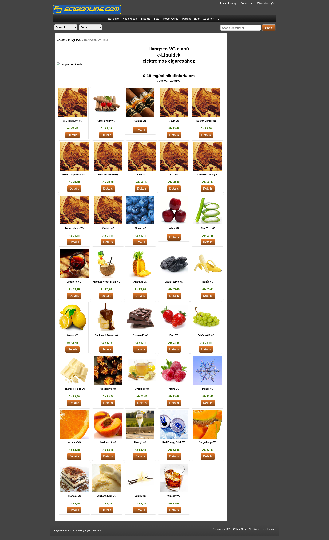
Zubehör (208, 18)
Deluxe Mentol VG (206, 121)
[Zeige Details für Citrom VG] (73, 317)
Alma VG (174, 228)
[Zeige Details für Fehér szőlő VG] (206, 317)
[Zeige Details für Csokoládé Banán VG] (106, 317)
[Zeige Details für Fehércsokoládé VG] (74, 371)
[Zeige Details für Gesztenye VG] (108, 371)
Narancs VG (74, 442)
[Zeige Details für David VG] (174, 103)
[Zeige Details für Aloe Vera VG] (208, 210)
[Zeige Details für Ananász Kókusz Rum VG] (106, 264)
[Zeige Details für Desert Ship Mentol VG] (74, 156)
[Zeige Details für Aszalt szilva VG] (174, 264)
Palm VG (141, 174)
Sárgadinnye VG (207, 442)
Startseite (113, 18)
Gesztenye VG (108, 389)
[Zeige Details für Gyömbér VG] (142, 371)
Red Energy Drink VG (173, 442)
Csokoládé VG (140, 335)
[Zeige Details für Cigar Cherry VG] (106, 103)
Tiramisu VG (74, 496)
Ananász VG (140, 281)
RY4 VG (174, 174)
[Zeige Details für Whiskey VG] (174, 478)
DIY (219, 18)
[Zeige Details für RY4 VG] (174, 156)
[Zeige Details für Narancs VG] (74, 424)
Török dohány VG (74, 228)
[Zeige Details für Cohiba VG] (140, 103)
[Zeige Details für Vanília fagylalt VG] (106, 478)
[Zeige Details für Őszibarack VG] (108, 424)
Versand (97, 530)
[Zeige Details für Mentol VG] (208, 371)
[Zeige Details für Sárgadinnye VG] (208, 424)
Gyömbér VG (142, 389)
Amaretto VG (74, 281)
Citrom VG (72, 335)
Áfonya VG (140, 228)
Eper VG (173, 335)
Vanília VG (140, 496)
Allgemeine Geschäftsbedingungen (72, 530)
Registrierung (228, 3)
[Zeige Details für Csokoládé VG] (140, 317)
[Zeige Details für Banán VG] (208, 264)
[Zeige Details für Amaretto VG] (74, 264)
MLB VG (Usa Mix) (108, 174)
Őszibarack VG (108, 442)
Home (61, 40)
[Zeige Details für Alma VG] (174, 210)
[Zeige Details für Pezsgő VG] (140, 424)
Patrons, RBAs (191, 18)
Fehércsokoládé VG (74, 389)
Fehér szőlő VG (206, 335)
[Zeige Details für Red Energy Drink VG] (174, 424)
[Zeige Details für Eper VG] (174, 317)
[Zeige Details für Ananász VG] (140, 264)
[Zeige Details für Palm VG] (142, 156)
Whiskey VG (173, 496)
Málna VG (174, 389)
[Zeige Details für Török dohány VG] (74, 210)
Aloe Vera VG (208, 228)
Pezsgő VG (140, 442)
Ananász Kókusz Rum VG (106, 281)
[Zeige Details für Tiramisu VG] (74, 478)
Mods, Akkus (170, 18)
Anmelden (246, 3)
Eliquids (145, 18)
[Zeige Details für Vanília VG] (140, 478)
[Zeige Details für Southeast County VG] (208, 156)
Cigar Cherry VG (106, 121)
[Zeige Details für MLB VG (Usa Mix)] (108, 156)
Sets (156, 18)
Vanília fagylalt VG (106, 496)
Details (72, 135)
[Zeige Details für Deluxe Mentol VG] (206, 103)
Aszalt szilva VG (174, 281)
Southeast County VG (207, 174)
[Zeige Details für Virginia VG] (108, 210)
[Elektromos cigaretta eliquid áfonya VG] (140, 210)
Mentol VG (207, 389)
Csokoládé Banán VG (106, 335)
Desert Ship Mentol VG (74, 174)
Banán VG (207, 281)
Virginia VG (108, 228)
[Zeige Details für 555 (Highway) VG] (73, 103)
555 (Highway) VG (72, 121)
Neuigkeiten (130, 18)
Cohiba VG (140, 121)
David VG (174, 121)
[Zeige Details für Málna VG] (174, 371)
